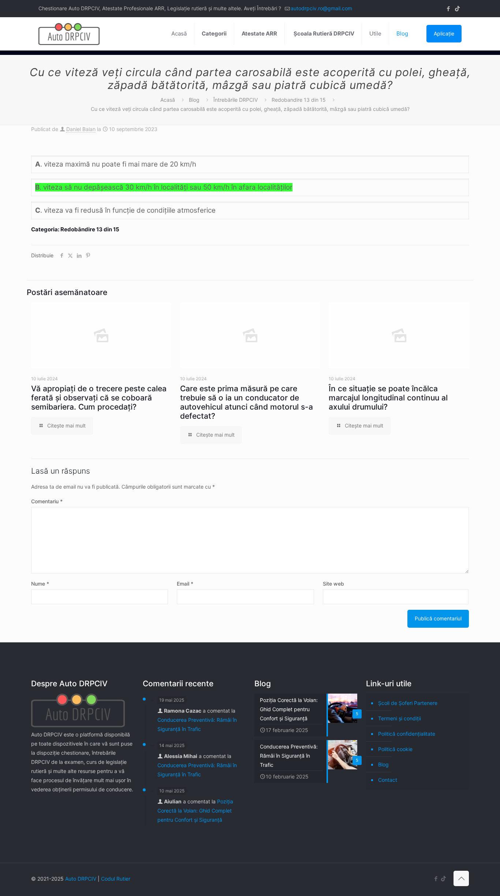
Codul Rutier (115, 879)
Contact (387, 780)
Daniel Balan (81, 129)
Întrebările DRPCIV (235, 100)
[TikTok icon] (457, 8)
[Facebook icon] (448, 8)
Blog (194, 100)
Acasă (167, 100)
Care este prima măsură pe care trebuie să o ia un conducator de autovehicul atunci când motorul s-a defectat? (246, 402)
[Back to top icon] (461, 878)
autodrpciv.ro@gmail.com (321, 8)
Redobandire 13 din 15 (299, 100)
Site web (333, 583)
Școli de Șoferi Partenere (407, 703)
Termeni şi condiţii (399, 718)
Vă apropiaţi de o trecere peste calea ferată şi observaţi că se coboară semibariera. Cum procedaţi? (99, 397)
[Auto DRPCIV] (69, 33)
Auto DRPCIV (80, 879)
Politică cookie (395, 749)
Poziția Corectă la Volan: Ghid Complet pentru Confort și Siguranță (195, 810)
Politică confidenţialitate (406, 734)
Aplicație (444, 33)
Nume (40, 583)
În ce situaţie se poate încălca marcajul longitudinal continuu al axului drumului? (388, 397)
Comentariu (47, 501)
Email (185, 583)
